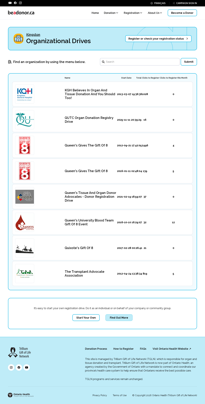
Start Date (126, 78)
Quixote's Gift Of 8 (79, 248)
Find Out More (119, 317)
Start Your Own (86, 317)
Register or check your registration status (156, 38)
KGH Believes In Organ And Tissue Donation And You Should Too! (90, 94)
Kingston (33, 35)
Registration (131, 12)
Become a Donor (182, 12)
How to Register (123, 348)
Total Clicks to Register (147, 78)
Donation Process (96, 348)
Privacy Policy (100, 395)
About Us (153, 12)
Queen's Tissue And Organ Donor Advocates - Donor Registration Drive (90, 196)
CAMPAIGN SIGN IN (186, 3)
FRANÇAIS (159, 3)
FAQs (143, 348)
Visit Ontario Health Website (170, 348)
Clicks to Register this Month (173, 78)
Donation (109, 12)
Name (67, 78)
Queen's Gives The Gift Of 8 (86, 145)
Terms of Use (120, 395)
